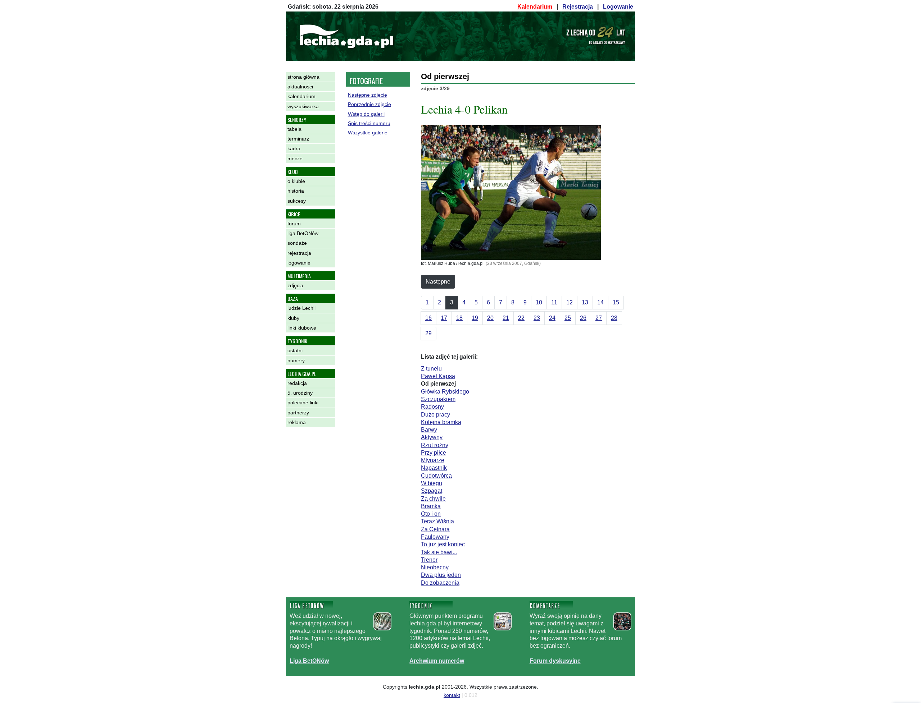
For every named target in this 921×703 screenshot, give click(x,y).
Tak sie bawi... (439, 552)
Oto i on (431, 514)
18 (459, 318)
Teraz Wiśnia (437, 521)
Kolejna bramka (441, 422)
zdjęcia (295, 285)
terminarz (298, 139)
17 (444, 318)
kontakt (452, 695)
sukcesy (296, 201)
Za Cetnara (435, 529)
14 (600, 302)
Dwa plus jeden (441, 575)
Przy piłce (433, 453)
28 (614, 318)
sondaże (297, 243)
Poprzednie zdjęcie (369, 104)
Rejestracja (577, 7)
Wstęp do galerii (366, 114)
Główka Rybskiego (445, 392)
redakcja (297, 383)
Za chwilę (433, 499)
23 (537, 318)
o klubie (296, 181)
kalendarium (301, 96)
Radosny (432, 407)
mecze (295, 158)
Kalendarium (534, 7)
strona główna (303, 77)
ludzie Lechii (301, 308)
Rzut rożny (434, 445)
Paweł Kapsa (438, 376)
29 (428, 333)
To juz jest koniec (443, 544)
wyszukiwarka (303, 106)
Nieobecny (435, 567)
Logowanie (618, 7)
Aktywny (432, 437)
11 (554, 302)
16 (428, 318)
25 (567, 318)
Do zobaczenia (440, 583)
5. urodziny (300, 393)
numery (296, 360)
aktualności (300, 86)
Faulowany (435, 537)
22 (521, 318)
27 (598, 318)
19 (475, 318)
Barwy (429, 430)
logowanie (298, 263)
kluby (293, 318)
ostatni (295, 350)
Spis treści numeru (369, 123)
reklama (296, 422)
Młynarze (432, 460)
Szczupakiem (438, 399)
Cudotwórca (436, 476)
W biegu (431, 483)
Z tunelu (431, 369)
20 (490, 318)
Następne (438, 282)
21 (506, 318)
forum (294, 223)
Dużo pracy (435, 415)
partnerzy (298, 412)
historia (295, 191)
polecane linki (302, 402)
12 (569, 302)
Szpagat (431, 491)
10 (539, 302)
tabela (294, 129)
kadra (293, 148)
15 (616, 302)
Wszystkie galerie (367, 132)
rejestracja (299, 253)
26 (583, 318)
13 (585, 302)
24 (552, 318)
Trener (429, 560)
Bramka (431, 506)
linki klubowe (301, 328)
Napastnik (434, 468)
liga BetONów (302, 233)
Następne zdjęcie (367, 95)
